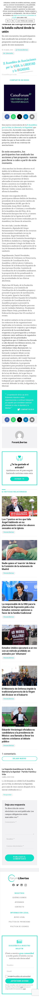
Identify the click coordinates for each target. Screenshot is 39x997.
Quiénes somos (19, 897)
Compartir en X (27, 409)
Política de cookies (19, 926)
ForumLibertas (22, 50)
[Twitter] (17, 885)
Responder (7, 795)
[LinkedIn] (21, 885)
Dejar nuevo (19, 759)
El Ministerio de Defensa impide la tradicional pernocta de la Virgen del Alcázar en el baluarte (19, 691)
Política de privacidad (19, 922)
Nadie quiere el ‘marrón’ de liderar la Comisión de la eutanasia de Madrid (19, 566)
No (13, 21)
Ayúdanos (19, 902)
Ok (8, 21)
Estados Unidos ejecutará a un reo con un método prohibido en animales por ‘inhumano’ (19, 651)
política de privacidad (22, 976)
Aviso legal (19, 917)
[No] (36, 12)
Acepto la (19, 976)
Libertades (9, 53)
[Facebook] (13, 885)
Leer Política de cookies (25, 21)
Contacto (19, 907)
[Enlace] (19, 878)
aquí (21, 987)
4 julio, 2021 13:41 (8, 777)
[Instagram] (25, 885)
